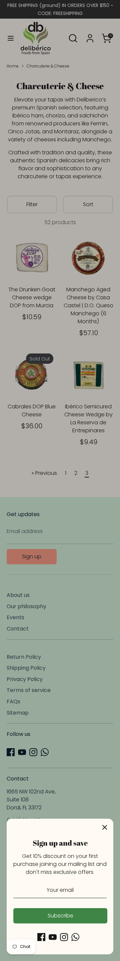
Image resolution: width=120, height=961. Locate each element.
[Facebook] (41, 937)
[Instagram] (64, 937)
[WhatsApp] (75, 937)
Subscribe (60, 915)
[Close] (104, 827)
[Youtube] (53, 937)
